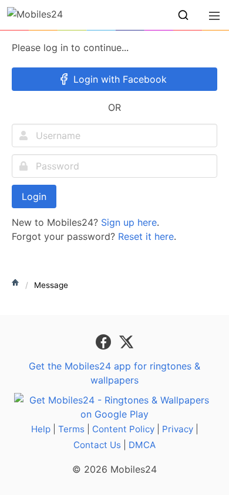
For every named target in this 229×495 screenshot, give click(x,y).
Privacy (177, 429)
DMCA (142, 444)
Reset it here (146, 236)
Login (34, 196)
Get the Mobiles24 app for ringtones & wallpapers (114, 373)
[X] (126, 341)
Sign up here (129, 222)
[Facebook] (105, 341)
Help (40, 429)
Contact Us (97, 444)
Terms (71, 429)
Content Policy (123, 429)
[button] (183, 15)
